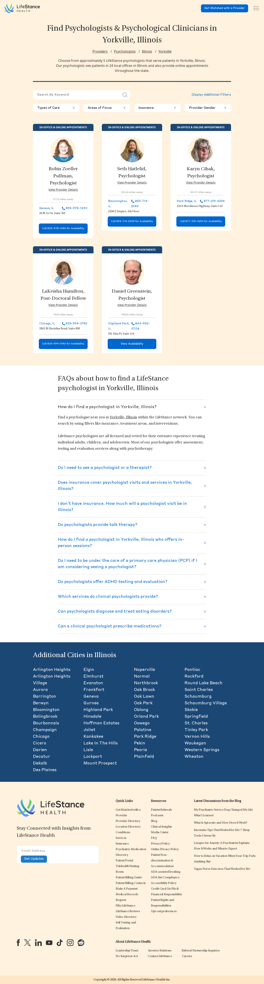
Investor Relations (160, 950)
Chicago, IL (47, 323)
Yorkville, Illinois (123, 417)
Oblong (141, 710)
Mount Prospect (100, 763)
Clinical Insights (161, 826)
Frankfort (93, 690)
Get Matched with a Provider (224, 8)
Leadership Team (127, 950)
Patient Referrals (161, 809)
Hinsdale (92, 717)
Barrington (44, 697)
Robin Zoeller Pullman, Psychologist (63, 176)
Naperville (144, 670)
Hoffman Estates (101, 723)
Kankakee (93, 737)
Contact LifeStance (160, 956)
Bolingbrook (45, 717)
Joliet (89, 730)
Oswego (142, 723)
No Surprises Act (127, 956)
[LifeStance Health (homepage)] (22, 8)
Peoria (140, 750)
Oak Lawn (144, 697)
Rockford (193, 676)
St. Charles (196, 723)
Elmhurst (93, 676)
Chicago (41, 737)
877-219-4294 (214, 201)
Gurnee (91, 703)
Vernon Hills (197, 737)
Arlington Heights (51, 670)
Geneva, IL (46, 208)
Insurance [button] (157, 108)
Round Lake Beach (203, 683)
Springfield (196, 717)
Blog (154, 821)
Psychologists (125, 51)
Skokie (191, 710)
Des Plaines (45, 770)
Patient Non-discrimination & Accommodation (162, 860)
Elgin (88, 670)
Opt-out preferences (164, 911)
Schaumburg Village (205, 703)
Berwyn (41, 703)
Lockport (92, 757)
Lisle (88, 750)
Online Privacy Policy (165, 849)
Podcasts (157, 815)
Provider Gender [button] (208, 108)
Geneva (91, 697)
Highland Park (98, 710)
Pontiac (192, 670)
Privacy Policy (160, 843)
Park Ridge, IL (187, 201)
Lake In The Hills (100, 743)
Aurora (40, 690)
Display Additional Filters (211, 94)
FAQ (154, 838)
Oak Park (143, 703)
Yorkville (165, 51)
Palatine (142, 730)
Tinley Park (196, 730)
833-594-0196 (76, 323)
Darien (40, 750)
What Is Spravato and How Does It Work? (220, 822)
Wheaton (193, 757)
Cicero (39, 743)
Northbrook (146, 683)
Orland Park (146, 717)
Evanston (93, 683)
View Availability (132, 344)
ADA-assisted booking (165, 872)
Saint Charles (198, 690)
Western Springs (201, 750)
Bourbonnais (46, 723)
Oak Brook (144, 690)
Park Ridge (145, 737)
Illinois (147, 51)
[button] (128, 821)
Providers (100, 51)
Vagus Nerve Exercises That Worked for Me (222, 869)
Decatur (41, 757)
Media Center (159, 832)
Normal (142, 676)
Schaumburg (198, 697)
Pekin (139, 743)
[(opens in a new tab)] (18, 942)
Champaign (45, 730)
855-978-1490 (76, 208)
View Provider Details (63, 190)
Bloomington (46, 710)
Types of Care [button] (56, 108)
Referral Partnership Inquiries (201, 950)
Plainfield (144, 757)
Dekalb (40, 763)
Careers (187, 956)
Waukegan (195, 743)
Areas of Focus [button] (107, 108)
